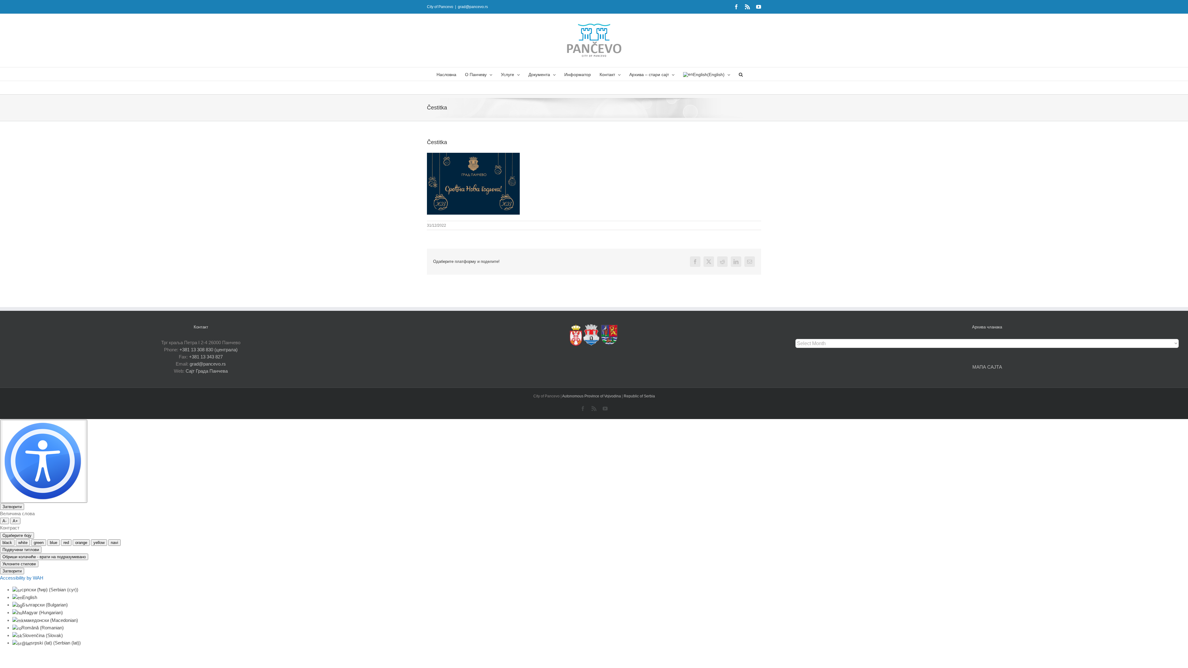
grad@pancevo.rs (473, 7)
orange (81, 542)
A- (4, 521)
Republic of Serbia (639, 396)
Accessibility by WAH (21, 577)
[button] (741, 74)
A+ (15, 521)
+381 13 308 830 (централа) (208, 349)
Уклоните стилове (19, 564)
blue (53, 542)
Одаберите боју (17, 535)
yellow (99, 542)
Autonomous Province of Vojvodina (592, 396)
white (23, 542)
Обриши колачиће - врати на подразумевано (44, 557)
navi (114, 542)
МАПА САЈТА (987, 367)
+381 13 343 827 (206, 356)
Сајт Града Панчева (207, 371)
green (39, 542)
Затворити (12, 506)
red (66, 542)
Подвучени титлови (20, 549)
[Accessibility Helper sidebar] (43, 461)
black (7, 542)
